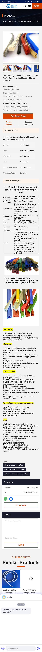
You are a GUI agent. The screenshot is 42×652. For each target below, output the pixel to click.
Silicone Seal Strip (24, 21)
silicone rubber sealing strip (14, 469)
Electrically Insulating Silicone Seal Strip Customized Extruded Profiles (30, 591)
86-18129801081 (33, 2)
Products (12, 21)
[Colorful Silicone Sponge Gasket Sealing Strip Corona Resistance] (11, 579)
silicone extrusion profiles (13, 465)
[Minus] (38, 597)
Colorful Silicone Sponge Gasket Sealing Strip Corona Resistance (11, 591)
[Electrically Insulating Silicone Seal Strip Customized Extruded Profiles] (30, 579)
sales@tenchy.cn (10, 2)
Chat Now (21, 505)
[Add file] (3, 648)
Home (4, 21)
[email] (10, 498)
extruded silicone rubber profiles (16, 474)
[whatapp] (5, 498)
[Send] (39, 648)
